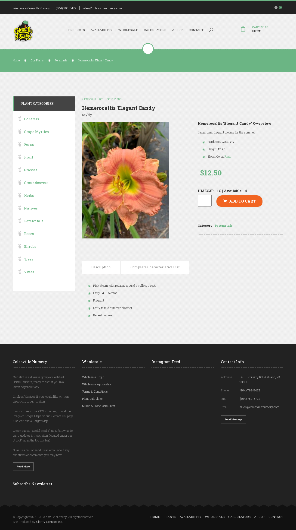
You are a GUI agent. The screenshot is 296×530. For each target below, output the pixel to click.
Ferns (29, 144)
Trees (28, 259)
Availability (101, 30)
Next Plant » (115, 99)
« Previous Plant (92, 99)
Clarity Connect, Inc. (49, 522)
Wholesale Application (97, 384)
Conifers (31, 119)
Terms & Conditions (95, 391)
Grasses (30, 170)
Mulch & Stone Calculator (98, 406)
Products (76, 30)
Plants (169, 517)
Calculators (155, 30)
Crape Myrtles (36, 131)
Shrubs (30, 246)
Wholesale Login (93, 377)
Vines (29, 272)
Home (16, 60)
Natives (31, 208)
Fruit (28, 157)
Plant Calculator (92, 399)
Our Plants (37, 60)
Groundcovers (36, 182)
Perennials (61, 60)
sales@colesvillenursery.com (102, 8)
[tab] (101, 267)
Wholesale (128, 30)
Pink (228, 156)
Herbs (29, 195)
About (177, 30)
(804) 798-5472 (66, 8)
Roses (29, 233)
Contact (196, 30)
